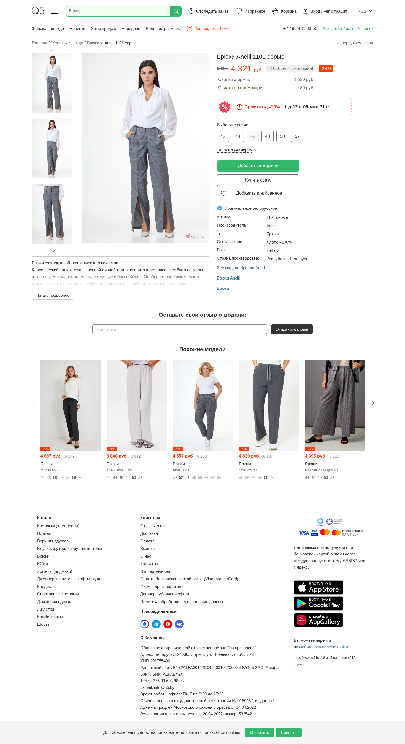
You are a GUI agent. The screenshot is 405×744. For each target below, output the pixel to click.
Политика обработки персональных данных (181, 601)
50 (282, 136)
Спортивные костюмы (58, 594)
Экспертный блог (156, 571)
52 (297, 136)
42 (222, 136)
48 (267, 136)
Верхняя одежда (53, 541)
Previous (32, 402)
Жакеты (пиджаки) (54, 571)
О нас (145, 556)
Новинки (77, 28)
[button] (53, 50)
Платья (44, 533)
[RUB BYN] (363, 11)
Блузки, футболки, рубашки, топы (69, 548)
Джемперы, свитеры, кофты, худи (69, 578)
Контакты (149, 563)
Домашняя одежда (54, 601)
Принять (288, 732)
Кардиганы (47, 586)
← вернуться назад (354, 43)
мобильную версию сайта (323, 646)
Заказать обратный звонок (348, 28)
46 (252, 136)
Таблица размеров (234, 149)
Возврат (148, 548)
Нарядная (130, 28)
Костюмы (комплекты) (58, 525)
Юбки (42, 563)
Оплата (147, 541)
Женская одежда (48, 28)
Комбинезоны (50, 616)
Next (372, 402)
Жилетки (45, 609)
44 (237, 136)
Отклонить (259, 732)
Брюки (43, 556)
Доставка (149, 533)
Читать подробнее (52, 295)
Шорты (43, 624)
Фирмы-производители (161, 586)
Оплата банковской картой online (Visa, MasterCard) (189, 578)
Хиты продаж (103, 28)
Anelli (271, 225)
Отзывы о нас (153, 525)
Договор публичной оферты (166, 594)
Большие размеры (163, 28)
